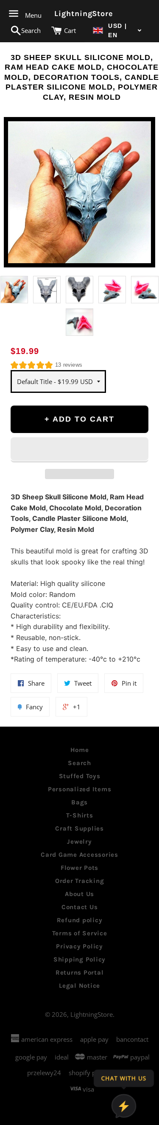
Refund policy (80, 920)
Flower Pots (79, 868)
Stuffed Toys (79, 776)
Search (79, 763)
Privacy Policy (79, 946)
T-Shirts (79, 815)
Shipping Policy (79, 959)
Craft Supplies (79, 828)
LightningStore (79, 13)
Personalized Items (80, 789)
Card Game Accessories (79, 854)
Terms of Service (79, 933)
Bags (79, 802)
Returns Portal (80, 972)
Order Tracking (79, 881)
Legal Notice (79, 985)
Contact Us (79, 907)
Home (79, 750)
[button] (117, 30)
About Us (79, 894)
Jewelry (79, 841)
